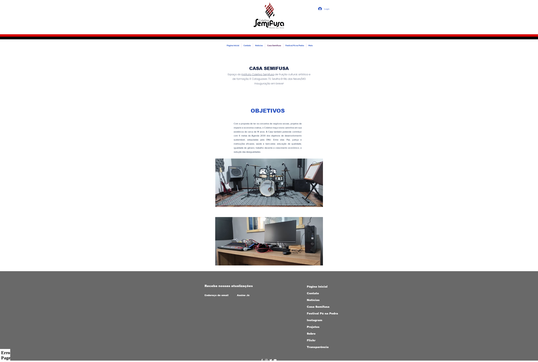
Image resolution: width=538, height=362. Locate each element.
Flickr (311, 340)
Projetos (313, 326)
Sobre (311, 333)
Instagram (314, 320)
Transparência (318, 347)
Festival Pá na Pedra (322, 313)
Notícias (313, 300)
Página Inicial (317, 286)
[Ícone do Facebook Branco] (262, 360)
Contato (313, 293)
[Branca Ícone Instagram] (266, 360)
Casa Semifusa (318, 306)
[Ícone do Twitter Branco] (270, 360)
